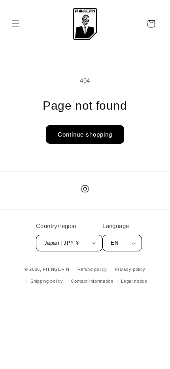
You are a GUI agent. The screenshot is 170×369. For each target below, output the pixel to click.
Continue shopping (85, 134)
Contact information (92, 281)
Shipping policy (46, 281)
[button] (16, 23)
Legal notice (134, 281)
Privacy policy (130, 269)
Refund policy (92, 269)
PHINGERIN (56, 268)
